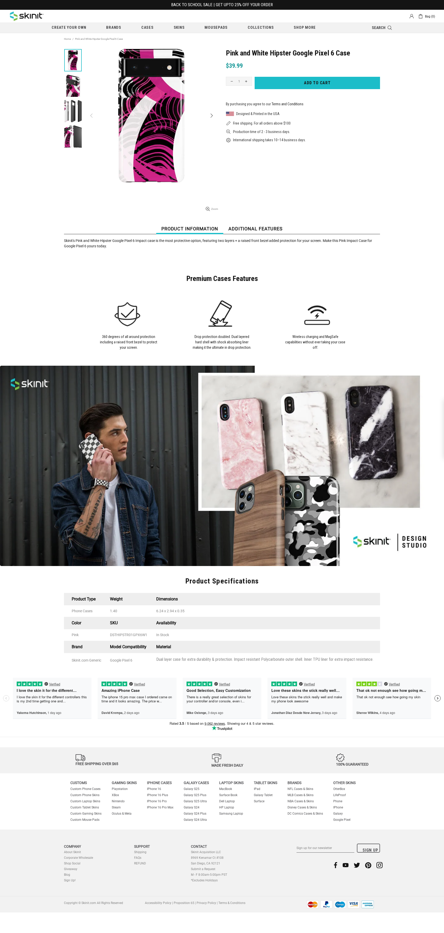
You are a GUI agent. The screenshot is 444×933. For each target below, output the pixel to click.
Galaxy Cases (196, 783)
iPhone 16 (154, 789)
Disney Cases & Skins (302, 807)
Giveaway (70, 869)
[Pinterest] (368, 865)
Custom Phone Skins (84, 795)
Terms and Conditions (287, 104)
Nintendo (118, 801)
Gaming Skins (124, 783)
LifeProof (339, 795)
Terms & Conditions (231, 903)
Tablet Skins (265, 783)
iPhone (338, 807)
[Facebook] (335, 865)
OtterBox (339, 789)
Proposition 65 (184, 903)
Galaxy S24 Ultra (195, 820)
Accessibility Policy (158, 903)
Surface (259, 801)
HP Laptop (226, 807)
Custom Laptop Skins (85, 801)
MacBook (225, 789)
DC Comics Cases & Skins (305, 813)
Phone (337, 801)
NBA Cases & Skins (301, 801)
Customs (78, 783)
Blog (67, 875)
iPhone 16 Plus (157, 795)
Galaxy (338, 813)
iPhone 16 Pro (157, 801)
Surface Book (228, 795)
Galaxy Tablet (263, 795)
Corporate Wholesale (78, 858)
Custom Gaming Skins (85, 813)
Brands (294, 783)
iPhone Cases (159, 783)
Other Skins (344, 783)
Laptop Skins (231, 783)
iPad (257, 789)
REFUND (140, 863)
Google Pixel (341, 820)
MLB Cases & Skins (300, 795)
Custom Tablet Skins (84, 807)
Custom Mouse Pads (84, 820)
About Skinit (72, 852)
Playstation (120, 789)
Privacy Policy (206, 903)
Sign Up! (70, 880)
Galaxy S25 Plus (195, 795)
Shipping (140, 852)
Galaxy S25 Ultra (195, 801)
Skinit (26, 16)
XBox (115, 795)
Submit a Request (203, 869)
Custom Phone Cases (85, 789)
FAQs (137, 858)
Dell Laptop (227, 801)
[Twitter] (357, 865)
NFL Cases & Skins (300, 789)
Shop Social (72, 863)
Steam (116, 807)
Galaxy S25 (191, 789)
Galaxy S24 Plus (195, 813)
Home (67, 38)
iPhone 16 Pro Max (160, 807)
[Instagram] (379, 865)
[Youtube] (346, 865)
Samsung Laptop (231, 813)
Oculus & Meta (122, 813)
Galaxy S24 (191, 807)
